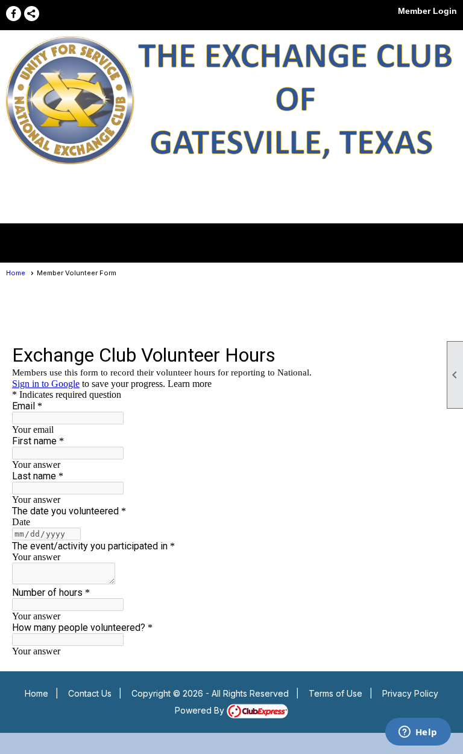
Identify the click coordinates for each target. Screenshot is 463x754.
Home (15, 273)
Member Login (427, 11)
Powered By (201, 710)
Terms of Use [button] (335, 693)
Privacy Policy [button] (410, 693)
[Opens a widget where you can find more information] (418, 733)
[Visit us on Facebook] (13, 13)
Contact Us (90, 693)
